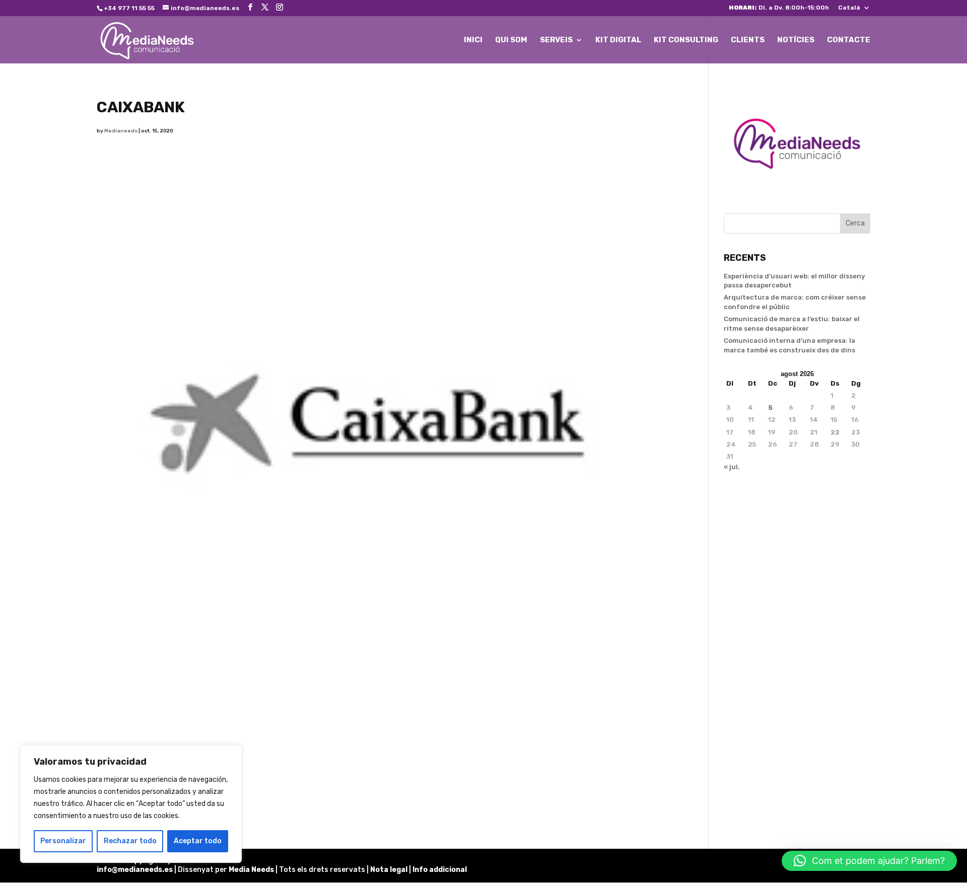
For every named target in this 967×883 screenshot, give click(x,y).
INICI (473, 40)
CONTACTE (848, 40)
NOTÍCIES (795, 40)
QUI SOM (511, 40)
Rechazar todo (130, 841)
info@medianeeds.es (135, 869)
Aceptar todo (198, 841)
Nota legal (389, 869)
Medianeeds (120, 131)
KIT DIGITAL (618, 40)
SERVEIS (556, 40)
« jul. (732, 467)
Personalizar (63, 841)
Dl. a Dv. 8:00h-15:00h (779, 8)
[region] (131, 804)
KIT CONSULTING (686, 40)
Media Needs (251, 869)
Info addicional (439, 869)
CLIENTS (748, 40)
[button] (869, 861)
